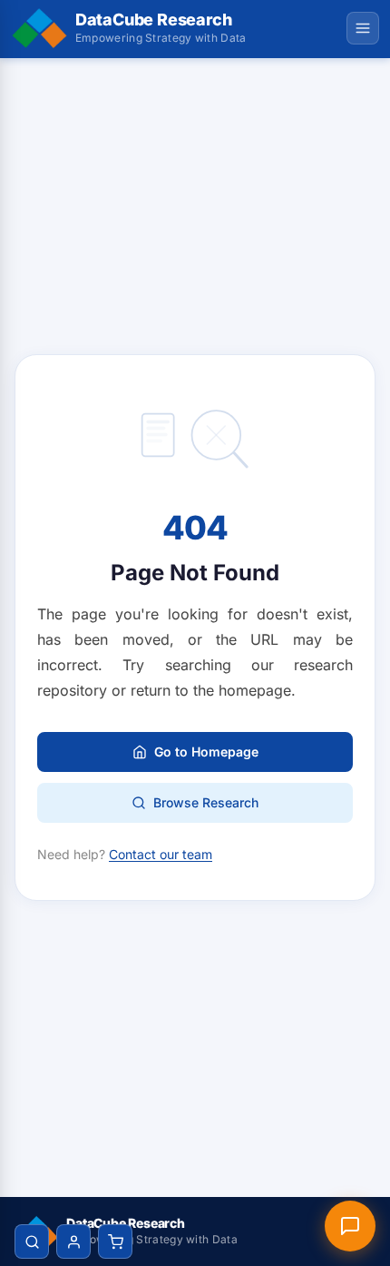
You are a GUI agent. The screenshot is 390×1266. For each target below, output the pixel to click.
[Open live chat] (350, 1226)
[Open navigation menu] (362, 28)
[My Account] (73, 1241)
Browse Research (205, 802)
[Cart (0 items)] (115, 1241)
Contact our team (160, 854)
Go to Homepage (206, 751)
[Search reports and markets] (32, 1241)
